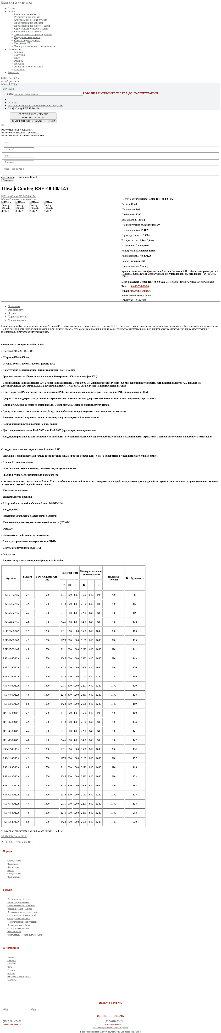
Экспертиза (12, 864)
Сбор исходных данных (27, 40)
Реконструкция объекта (27, 17)
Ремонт (10, 870)
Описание (14, 306)
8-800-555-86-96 (10, 78)
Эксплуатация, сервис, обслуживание (35, 46)
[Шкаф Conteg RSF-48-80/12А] (8, 207)
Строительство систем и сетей (31, 28)
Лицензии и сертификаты (28, 66)
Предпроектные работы (27, 37)
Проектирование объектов (29, 22)
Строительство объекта (27, 14)
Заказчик (11, 964)
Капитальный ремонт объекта (30, 19)
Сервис (12, 8)
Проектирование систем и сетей (32, 25)
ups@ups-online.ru (12, 81)
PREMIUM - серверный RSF (17, 842)
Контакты (19, 69)
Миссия (18, 52)
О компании (14, 49)
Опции (12, 313)
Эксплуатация (14, 877)
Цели (17, 57)
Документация (17, 320)
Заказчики (20, 55)
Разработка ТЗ (22, 43)
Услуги (12, 11)
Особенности (16, 309)
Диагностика (13, 867)
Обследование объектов (27, 31)
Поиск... (9, 93)
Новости (19, 63)
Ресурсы (18, 60)
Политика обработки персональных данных (110, 1027)
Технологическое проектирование (33, 34)
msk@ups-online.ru (12, 1024)
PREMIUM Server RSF (14, 836)
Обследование (14, 861)
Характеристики (18, 316)
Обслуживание (14, 874)
